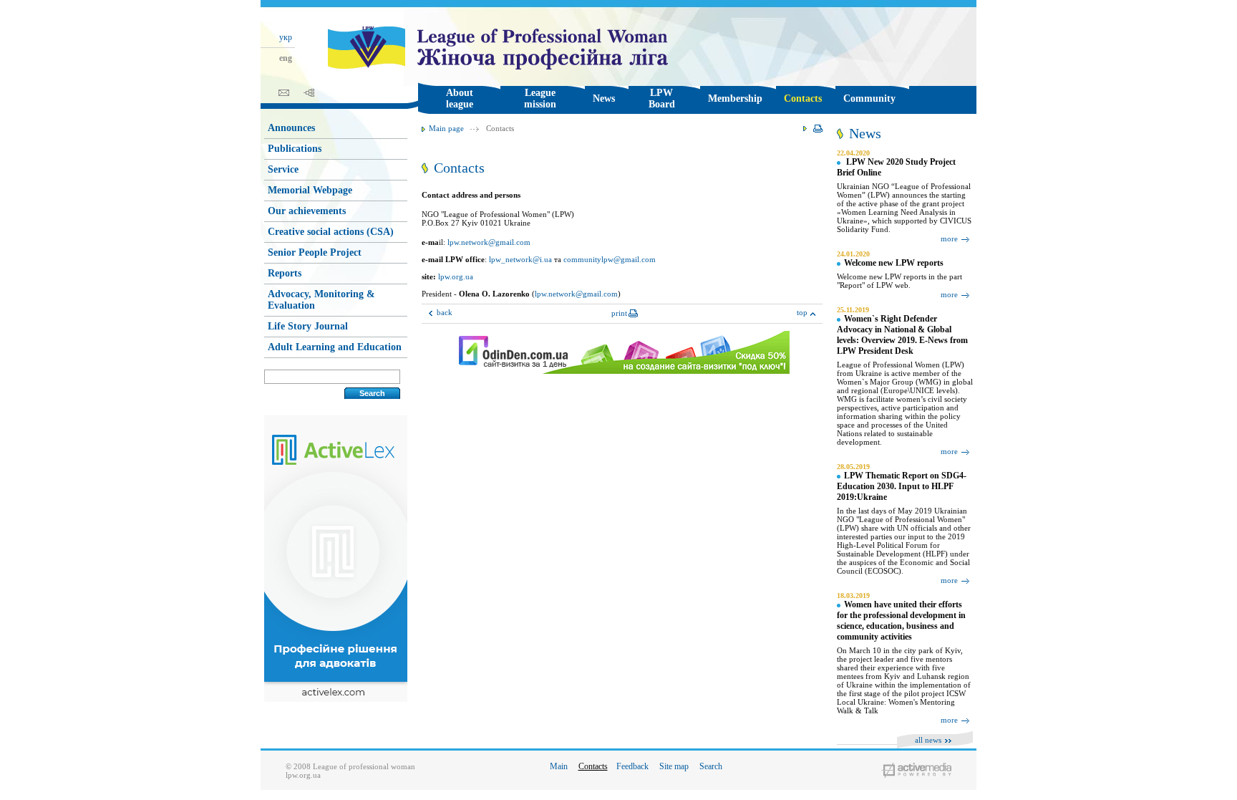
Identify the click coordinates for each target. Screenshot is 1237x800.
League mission (540, 98)
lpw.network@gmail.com (488, 242)
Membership (735, 98)
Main (559, 766)
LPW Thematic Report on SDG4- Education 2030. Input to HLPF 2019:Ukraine (901, 486)
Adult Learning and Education (335, 347)
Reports (284, 273)
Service (283, 169)
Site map (674, 766)
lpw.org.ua (455, 276)
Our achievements (307, 211)
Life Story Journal (308, 326)
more (949, 238)
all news (928, 740)
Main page (446, 128)
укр (285, 37)
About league (459, 98)
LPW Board (662, 98)
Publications (294, 148)
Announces (291, 127)
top (802, 312)
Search (710, 766)
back (444, 312)
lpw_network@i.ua (520, 259)
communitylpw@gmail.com (609, 259)
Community (869, 98)
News (604, 98)
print (619, 313)
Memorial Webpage (310, 190)
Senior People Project (315, 252)
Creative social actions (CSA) (331, 231)
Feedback (632, 766)
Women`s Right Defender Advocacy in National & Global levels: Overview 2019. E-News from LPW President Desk (902, 335)
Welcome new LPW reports (893, 263)
